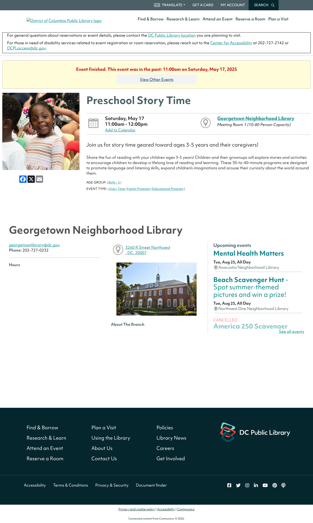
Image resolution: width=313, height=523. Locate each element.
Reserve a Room (250, 19)
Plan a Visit (278, 19)
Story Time (117, 189)
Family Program (138, 189)
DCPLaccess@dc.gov (26, 48)
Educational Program (168, 189)
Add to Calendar (120, 130)
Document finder (151, 485)
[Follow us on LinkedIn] (256, 485)
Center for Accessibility (231, 42)
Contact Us (104, 458)
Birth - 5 (114, 182)
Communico (186, 509)
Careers (165, 448)
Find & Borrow (151, 19)
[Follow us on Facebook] (229, 485)
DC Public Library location (172, 35)
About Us (102, 448)
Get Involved (170, 458)
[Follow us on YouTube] (265, 485)
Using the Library (110, 438)
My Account (233, 5)
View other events (156, 79)
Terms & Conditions (70, 485)
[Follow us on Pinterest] (274, 485)
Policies (164, 427)
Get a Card (202, 5)
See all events (291, 331)
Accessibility (35, 485)
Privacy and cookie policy (136, 509)
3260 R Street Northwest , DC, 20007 (147, 250)
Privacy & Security (112, 485)
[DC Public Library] (255, 431)
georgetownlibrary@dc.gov (34, 244)
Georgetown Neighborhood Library (255, 118)
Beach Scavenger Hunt (250, 287)
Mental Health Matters (248, 253)
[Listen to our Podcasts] (283, 485)
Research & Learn (183, 19)
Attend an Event (218, 19)
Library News (171, 438)
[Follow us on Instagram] (247, 485)
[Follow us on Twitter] (238, 485)
